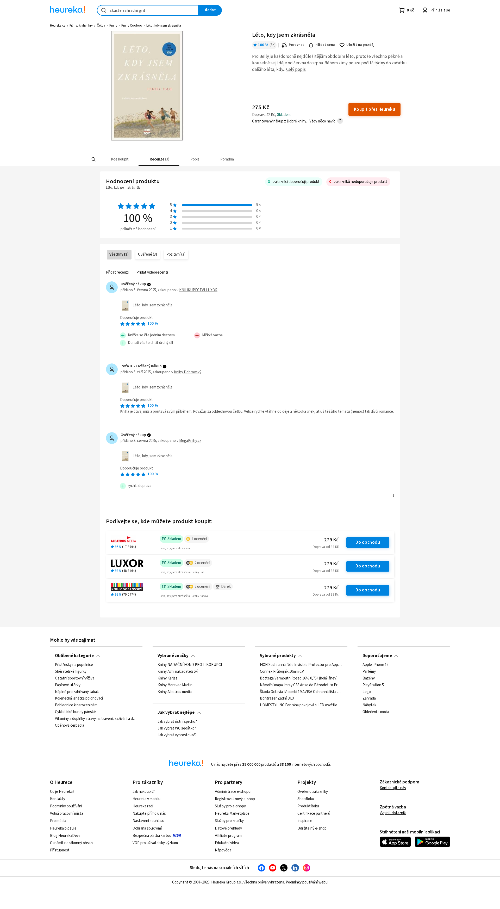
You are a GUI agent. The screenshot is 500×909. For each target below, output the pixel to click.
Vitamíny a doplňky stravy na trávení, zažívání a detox (96, 718)
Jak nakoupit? (144, 791)
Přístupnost (60, 850)
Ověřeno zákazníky (312, 791)
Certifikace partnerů (313, 813)
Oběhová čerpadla (69, 725)
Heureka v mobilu (146, 799)
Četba (101, 25)
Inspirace (304, 821)
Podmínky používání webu (307, 882)
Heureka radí (143, 806)
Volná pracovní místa (66, 813)
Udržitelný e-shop (312, 828)
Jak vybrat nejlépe (176, 712)
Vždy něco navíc (322, 121)
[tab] (119, 159)
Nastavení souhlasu (148, 821)
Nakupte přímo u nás (149, 813)
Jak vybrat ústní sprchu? (177, 721)
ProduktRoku (308, 806)
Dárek (226, 586)
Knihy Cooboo (131, 25)
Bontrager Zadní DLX (277, 698)
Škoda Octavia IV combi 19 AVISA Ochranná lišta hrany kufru (301, 692)
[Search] (94, 159)
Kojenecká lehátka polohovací (79, 698)
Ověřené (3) (147, 254)
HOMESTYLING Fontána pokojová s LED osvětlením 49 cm (301, 705)
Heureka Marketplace (232, 813)
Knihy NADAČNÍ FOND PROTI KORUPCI (190, 664)
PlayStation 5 (373, 685)
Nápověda (223, 850)
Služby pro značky (229, 821)
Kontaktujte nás (393, 788)
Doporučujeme (377, 656)
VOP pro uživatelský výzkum (155, 843)
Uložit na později (361, 44)
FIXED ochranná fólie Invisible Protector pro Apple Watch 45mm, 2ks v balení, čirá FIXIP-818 (301, 664)
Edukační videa (227, 843)
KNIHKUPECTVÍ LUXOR (198, 290)
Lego (366, 692)
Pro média (58, 821)
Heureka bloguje (63, 828)
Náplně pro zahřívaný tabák (77, 692)
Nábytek (369, 705)
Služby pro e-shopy (230, 806)
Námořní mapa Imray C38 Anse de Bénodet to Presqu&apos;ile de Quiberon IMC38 (301, 685)
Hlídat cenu (325, 44)
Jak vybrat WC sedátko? (177, 728)
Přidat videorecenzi (152, 272)
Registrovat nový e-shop (235, 799)
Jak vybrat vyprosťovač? (177, 735)
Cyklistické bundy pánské (75, 712)
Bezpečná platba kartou (152, 835)
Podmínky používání (66, 806)
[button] (119, 159)
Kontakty (57, 799)
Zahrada (369, 698)
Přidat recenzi (117, 272)
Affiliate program (228, 835)
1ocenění (199, 539)
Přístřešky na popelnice (74, 664)
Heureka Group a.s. (226, 882)
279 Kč (331, 539)
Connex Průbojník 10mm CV (282, 671)
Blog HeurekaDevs (65, 835)
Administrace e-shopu (233, 791)
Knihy (113, 25)
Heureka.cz (57, 25)
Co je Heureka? (62, 791)
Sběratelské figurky (70, 671)
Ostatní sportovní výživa (74, 678)
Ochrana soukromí (147, 828)
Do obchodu (367, 542)
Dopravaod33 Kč (326, 570)
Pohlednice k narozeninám (76, 705)
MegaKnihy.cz (190, 440)
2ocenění (202, 563)
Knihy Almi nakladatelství (178, 671)
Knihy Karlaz (167, 678)
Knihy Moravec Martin (175, 685)
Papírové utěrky (67, 685)
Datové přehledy (228, 828)
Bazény (368, 678)
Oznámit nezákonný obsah (71, 843)
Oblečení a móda (375, 712)
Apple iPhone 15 (375, 664)
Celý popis (296, 69)
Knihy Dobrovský (187, 372)
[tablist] (215, 159)
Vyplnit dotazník (393, 813)
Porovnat (296, 44)
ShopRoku (305, 799)
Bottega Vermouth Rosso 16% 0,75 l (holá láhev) (299, 678)
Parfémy (369, 671)
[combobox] (147, 10)
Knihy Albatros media (175, 692)
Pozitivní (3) (175, 254)
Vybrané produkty (278, 656)
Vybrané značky (173, 656)
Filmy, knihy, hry (81, 25)
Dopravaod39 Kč (326, 547)
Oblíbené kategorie (74, 656)
